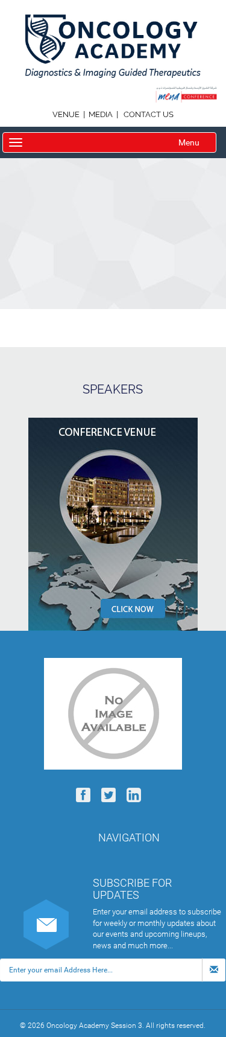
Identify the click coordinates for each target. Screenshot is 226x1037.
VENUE (66, 114)
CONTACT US (149, 114)
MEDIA (101, 114)
